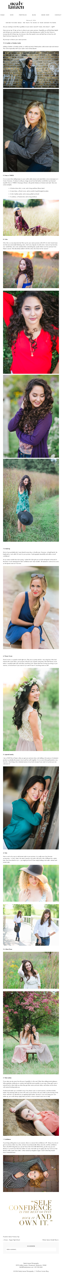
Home (2, 15)
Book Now (45, 15)
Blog (34, 15)
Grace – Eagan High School (11, 1240)
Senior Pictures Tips (14, 1237)
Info (11, 15)
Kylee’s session (7, 248)
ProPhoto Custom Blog (42, 1271)
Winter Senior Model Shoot (50, 1240)
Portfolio (23, 15)
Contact (58, 15)
